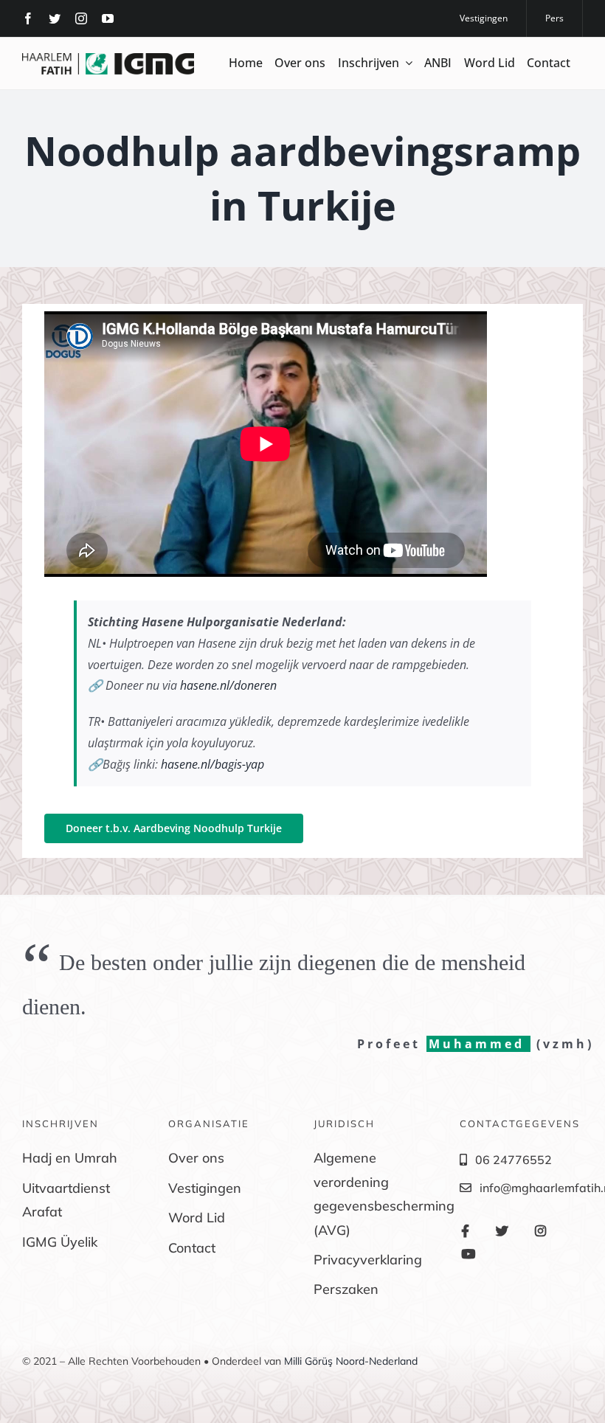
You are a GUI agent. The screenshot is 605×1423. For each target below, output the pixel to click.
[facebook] (28, 18)
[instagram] (81, 18)
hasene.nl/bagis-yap (212, 764)
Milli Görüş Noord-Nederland (351, 1361)
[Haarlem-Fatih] (108, 59)
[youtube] (108, 18)
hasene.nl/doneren (228, 685)
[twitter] (54, 18)
